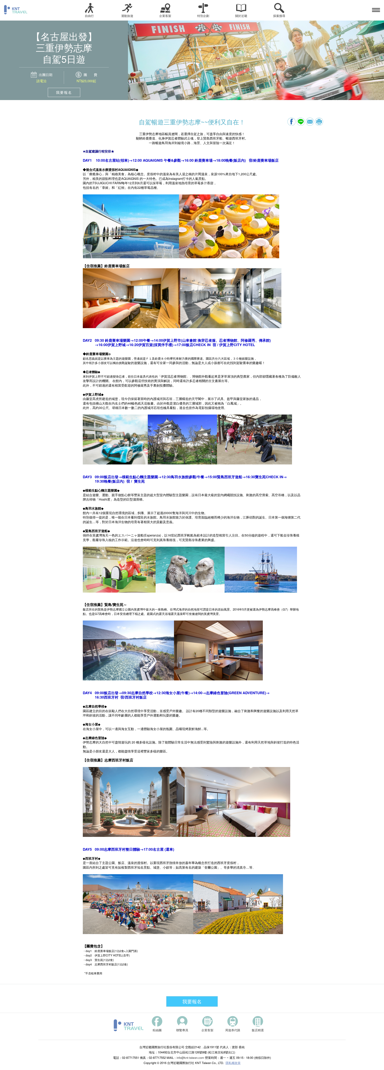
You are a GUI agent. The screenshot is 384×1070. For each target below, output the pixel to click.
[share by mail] (310, 122)
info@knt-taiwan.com (190, 1057)
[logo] (129, 1025)
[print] (319, 122)
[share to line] (301, 122)
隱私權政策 (233, 1063)
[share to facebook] (291, 122)
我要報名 (64, 92)
